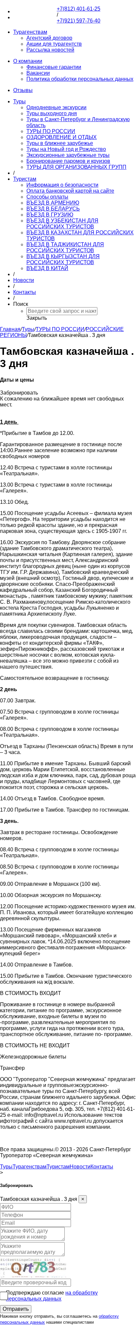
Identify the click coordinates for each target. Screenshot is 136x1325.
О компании (27, 61)
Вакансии (38, 73)
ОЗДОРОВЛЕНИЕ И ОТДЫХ (61, 137)
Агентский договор (49, 38)
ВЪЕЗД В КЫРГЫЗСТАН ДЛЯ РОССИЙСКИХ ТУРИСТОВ (63, 259)
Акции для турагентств (54, 44)
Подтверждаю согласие (52, 1295)
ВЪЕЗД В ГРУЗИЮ (49, 214)
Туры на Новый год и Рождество (66, 149)
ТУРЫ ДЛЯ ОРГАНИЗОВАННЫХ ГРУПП (76, 167)
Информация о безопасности (62, 185)
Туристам (24, 179)
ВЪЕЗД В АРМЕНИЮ (52, 203)
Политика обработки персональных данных (79, 79)
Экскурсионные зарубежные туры (68, 155)
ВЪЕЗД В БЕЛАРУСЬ (53, 209)
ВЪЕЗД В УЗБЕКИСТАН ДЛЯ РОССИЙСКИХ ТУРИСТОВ (62, 223)
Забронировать (19, 393)
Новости (23, 280)
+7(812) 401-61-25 (35, 11)
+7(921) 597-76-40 (35, 17)
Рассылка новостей (50, 50)
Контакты (24, 292)
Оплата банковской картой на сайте (70, 191)
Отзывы (23, 90)
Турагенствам (30, 32)
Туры (19, 101)
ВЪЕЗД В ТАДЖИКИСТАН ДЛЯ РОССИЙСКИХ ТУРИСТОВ (65, 247)
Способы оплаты (47, 197)
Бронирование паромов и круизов (68, 161)
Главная (10, 329)
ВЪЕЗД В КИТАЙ (47, 268)
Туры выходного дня (51, 113)
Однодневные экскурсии (56, 107)
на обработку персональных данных (52, 1295)
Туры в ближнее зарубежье (59, 143)
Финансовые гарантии (53, 67)
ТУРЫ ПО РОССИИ (50, 131)
